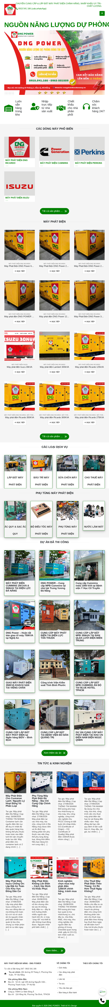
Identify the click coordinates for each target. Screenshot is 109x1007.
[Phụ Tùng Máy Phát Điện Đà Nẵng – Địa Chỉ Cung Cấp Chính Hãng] (42, 782)
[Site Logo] (10, 9)
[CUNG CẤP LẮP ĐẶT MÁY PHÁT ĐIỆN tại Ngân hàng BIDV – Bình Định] (19, 715)
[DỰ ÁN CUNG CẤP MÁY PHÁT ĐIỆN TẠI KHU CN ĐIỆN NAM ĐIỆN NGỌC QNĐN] (89, 715)
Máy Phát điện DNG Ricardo (19, 263)
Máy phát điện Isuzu (20, 364)
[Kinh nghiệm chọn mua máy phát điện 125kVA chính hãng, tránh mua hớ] (68, 867)
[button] (102, 13)
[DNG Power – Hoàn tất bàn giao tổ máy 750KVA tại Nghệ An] (19, 615)
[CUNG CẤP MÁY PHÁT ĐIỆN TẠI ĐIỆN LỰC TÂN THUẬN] (54, 615)
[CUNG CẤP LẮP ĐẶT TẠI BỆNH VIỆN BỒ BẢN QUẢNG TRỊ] (54, 715)
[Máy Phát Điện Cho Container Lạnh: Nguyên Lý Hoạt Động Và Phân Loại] (15, 782)
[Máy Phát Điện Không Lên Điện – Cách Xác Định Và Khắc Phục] (42, 867)
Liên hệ (62, 979)
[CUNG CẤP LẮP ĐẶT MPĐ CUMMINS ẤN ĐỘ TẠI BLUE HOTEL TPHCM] (89, 665)
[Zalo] (102, 991)
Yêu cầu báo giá (65, 988)
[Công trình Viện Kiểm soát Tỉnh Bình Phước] (54, 665)
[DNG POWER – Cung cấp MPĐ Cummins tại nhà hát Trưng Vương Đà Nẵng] (54, 565)
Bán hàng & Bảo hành (68, 993)
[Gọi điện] (102, 1000)
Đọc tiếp (21, 271)
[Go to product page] (19, 245)
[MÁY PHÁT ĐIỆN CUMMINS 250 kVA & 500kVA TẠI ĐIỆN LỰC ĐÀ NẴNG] (19, 565)
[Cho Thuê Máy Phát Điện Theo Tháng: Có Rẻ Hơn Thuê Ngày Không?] (94, 867)
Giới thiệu (63, 968)
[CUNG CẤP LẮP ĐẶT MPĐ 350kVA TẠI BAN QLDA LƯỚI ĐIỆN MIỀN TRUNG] (89, 615)
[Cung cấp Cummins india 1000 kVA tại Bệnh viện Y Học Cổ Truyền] (89, 565)
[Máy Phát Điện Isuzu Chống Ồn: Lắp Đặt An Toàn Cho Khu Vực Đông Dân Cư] (15, 867)
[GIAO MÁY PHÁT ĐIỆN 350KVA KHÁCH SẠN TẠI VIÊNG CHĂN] (19, 665)
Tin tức (62, 984)
